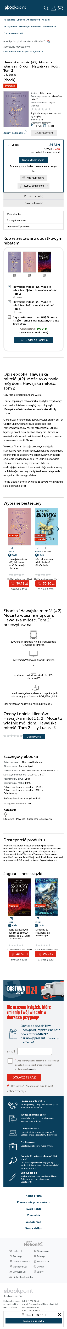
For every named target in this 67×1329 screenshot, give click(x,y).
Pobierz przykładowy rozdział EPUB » (23, 786)
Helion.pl (17, 1251)
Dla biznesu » (28, 1142)
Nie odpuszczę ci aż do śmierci (44, 561)
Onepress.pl (43, 1251)
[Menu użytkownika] (53, 8)
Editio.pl (41, 1256)
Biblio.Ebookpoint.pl (23, 1277)
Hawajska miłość (32, 798)
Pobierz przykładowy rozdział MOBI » (23, 790)
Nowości (36, 26)
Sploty (40, 1271)
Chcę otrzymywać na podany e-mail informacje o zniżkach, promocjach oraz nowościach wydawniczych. (37, 1064)
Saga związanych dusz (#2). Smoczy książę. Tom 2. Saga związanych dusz (36, 318)
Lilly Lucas (45, 93)
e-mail (11, 1051)
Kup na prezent (35, 177)
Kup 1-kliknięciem (34, 185)
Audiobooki (33, 19)
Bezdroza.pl (43, 1261)
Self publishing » (30, 1172)
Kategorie (9, 19)
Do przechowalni (33, 203)
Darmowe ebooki (13, 33)
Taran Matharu (19, 324)
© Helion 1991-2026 (12, 1296)
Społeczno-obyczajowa (39, 818)
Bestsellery (49, 26)
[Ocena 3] (39, 109)
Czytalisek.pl (19, 1271)
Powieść (20, 818)
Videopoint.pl (20, 1266)
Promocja (10, 85)
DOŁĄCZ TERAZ (24, 1077)
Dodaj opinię (33, 736)
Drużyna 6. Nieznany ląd (42, 931)
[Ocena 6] (49, 109)
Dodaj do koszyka (33, 160)
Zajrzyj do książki (13, 132)
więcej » (32, 1069)
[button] (57, 529)
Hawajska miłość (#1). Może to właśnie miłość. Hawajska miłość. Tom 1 (33, 305)
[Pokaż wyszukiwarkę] (46, 8)
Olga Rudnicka (41, 565)
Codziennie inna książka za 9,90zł (21, 51)
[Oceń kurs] (13, 736)
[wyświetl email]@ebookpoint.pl (43, 1304)
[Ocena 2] (35, 109)
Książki (46, 19)
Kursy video (10, 26)
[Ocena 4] (42, 109)
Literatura (8, 818)
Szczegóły (16, 220)
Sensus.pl (17, 1256)
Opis (14, 214)
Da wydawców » (30, 1128)
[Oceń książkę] (47, 109)
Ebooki (21, 19)
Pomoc (46, 703)
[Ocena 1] (32, 109)
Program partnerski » (33, 1100)
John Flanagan (41, 935)
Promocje (24, 26)
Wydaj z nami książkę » (33, 1114)
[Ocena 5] (46, 109)
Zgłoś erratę (10, 793)
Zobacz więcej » (16, 1090)
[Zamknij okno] (59, 1314)
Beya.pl (40, 1266)
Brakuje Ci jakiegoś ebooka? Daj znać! (39, 1157)
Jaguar (51, 102)
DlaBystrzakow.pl (22, 1261)
